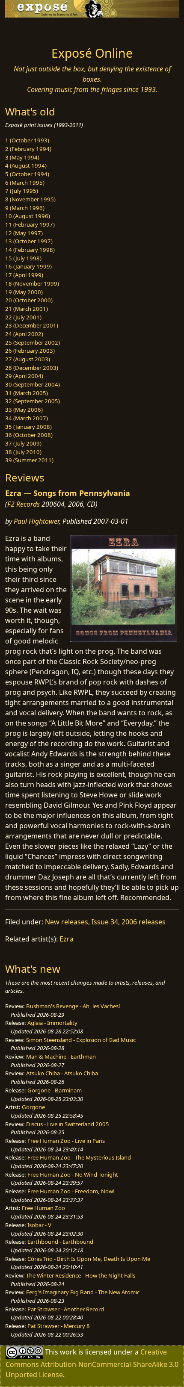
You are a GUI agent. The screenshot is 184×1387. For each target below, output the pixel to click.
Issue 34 (105, 922)
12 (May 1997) (24, 233)
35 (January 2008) (28, 427)
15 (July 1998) (23, 258)
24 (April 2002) (24, 334)
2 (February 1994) (28, 149)
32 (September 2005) (32, 401)
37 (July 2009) (23, 443)
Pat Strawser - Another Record (65, 1309)
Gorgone (33, 1107)
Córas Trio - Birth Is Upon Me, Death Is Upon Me (88, 1259)
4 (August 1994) (26, 165)
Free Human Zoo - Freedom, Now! (71, 1191)
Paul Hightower (36, 521)
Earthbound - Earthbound (60, 1241)
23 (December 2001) (31, 325)
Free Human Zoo (43, 1208)
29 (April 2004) (24, 376)
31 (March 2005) (26, 393)
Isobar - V (39, 1225)
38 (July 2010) (23, 452)
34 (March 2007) (26, 418)
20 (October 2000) (29, 300)
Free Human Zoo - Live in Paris (66, 1141)
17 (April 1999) (24, 275)
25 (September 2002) (32, 342)
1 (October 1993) (27, 140)
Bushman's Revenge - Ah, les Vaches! (73, 1006)
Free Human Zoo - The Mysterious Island (79, 1157)
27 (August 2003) (27, 359)
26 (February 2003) (30, 350)
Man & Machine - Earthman (61, 1056)
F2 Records (23, 504)
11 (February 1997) (30, 224)
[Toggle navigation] (27, 29)
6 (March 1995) (25, 182)
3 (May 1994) (22, 157)
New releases (66, 922)
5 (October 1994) (27, 174)
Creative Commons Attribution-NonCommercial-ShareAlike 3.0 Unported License (92, 1363)
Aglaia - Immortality (52, 1023)
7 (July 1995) (21, 191)
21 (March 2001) (26, 309)
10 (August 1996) (27, 216)
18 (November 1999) (32, 283)
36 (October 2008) (29, 435)
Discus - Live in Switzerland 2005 (67, 1124)
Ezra (66, 939)
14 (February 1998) (30, 250)
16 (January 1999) (28, 266)
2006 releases (144, 922)
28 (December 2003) (31, 368)
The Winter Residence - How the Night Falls (80, 1275)
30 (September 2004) (32, 384)
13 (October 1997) (29, 241)
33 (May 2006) (24, 409)
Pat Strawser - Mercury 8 (58, 1326)
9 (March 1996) (25, 208)
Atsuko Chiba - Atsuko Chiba (62, 1073)
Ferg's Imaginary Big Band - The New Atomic (82, 1292)
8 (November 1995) (30, 199)
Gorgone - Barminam (54, 1090)
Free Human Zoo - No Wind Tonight (72, 1174)
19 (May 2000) (24, 292)
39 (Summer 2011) (29, 460)
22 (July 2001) (23, 317)
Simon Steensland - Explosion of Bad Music (81, 1040)
